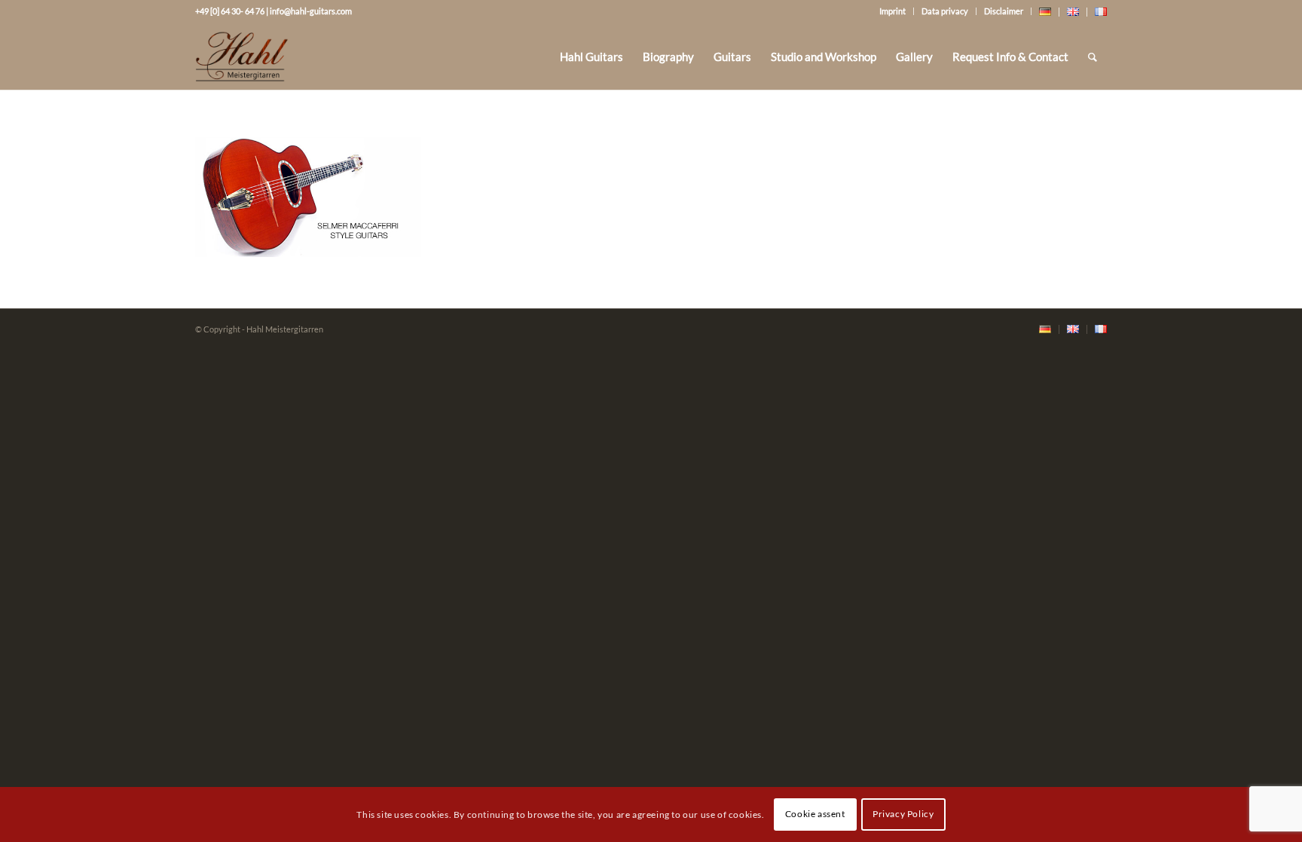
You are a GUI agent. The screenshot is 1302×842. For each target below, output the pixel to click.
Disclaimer (1003, 11)
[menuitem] (591, 56)
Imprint (892, 11)
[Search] (1092, 56)
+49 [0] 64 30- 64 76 (229, 11)
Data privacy (944, 11)
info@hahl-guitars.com (311, 11)
